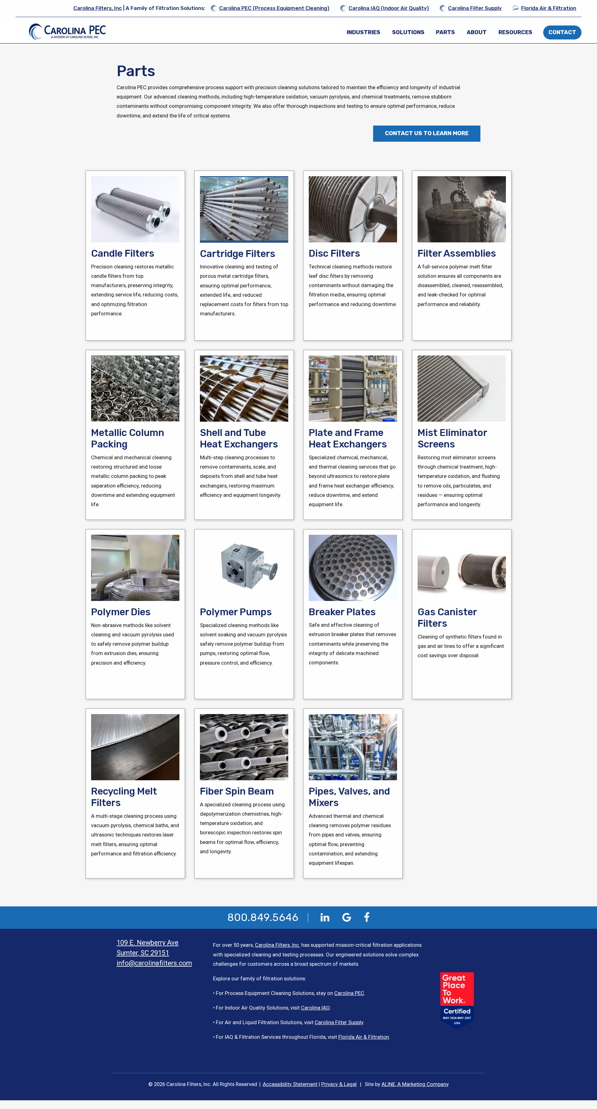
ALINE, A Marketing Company (415, 1084)
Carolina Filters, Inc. (277, 945)
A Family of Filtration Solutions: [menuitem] (139, 8)
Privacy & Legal (339, 1084)
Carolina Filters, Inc (97, 8)
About (477, 32)
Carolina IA (313, 1008)
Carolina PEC (349, 993)
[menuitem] (363, 32)
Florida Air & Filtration (548, 8)
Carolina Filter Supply (475, 8)
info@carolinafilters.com (154, 963)
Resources (515, 32)
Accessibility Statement (290, 1084)
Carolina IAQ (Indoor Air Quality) (389, 8)
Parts (445, 32)
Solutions (408, 32)
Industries (363, 32)
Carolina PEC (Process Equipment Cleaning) (274, 8)
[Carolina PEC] (69, 31)
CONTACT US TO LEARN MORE (427, 133)
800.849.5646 (262, 917)
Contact (562, 32)
